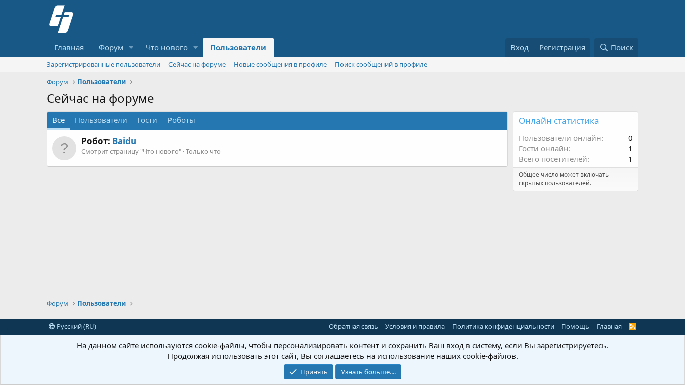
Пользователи (238, 47)
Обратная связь (353, 326)
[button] (131, 47)
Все (58, 120)
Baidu (124, 141)
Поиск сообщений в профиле (381, 64)
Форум (111, 47)
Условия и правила (415, 326)
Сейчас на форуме (197, 64)
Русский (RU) (75, 326)
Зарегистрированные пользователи (103, 64)
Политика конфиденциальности (503, 326)
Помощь (575, 326)
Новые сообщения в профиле (280, 64)
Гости (147, 120)
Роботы (181, 120)
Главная (69, 47)
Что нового (167, 47)
